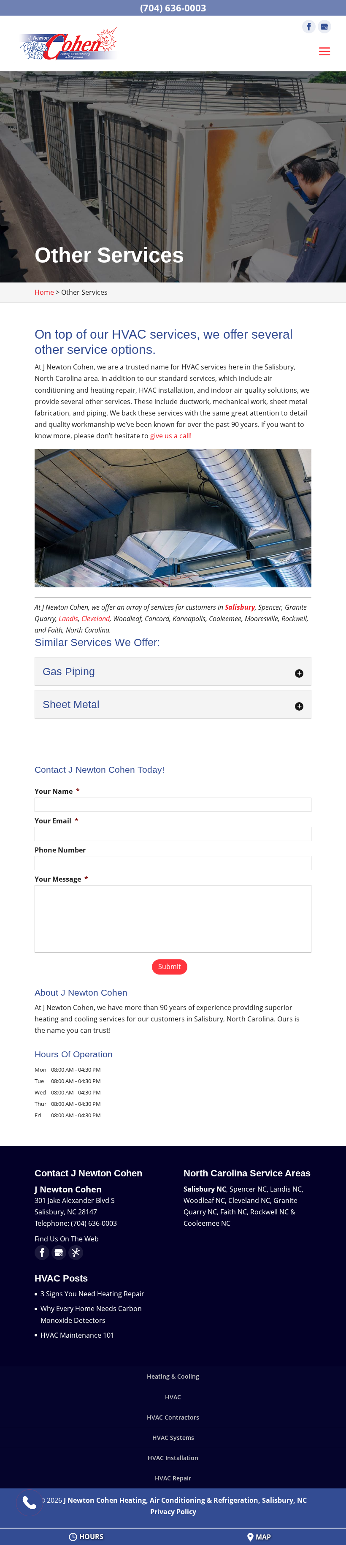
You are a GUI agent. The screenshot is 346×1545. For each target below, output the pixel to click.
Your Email (56, 821)
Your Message (61, 879)
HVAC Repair (173, 1478)
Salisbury (239, 607)
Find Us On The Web (67, 1239)
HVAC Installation (173, 1458)
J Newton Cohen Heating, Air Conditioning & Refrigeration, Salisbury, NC (185, 1500)
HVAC (173, 1397)
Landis (68, 618)
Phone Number (60, 850)
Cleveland (95, 618)
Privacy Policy (173, 1511)
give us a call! (171, 435)
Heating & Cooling (173, 1376)
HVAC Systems (173, 1438)
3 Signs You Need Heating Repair (92, 1293)
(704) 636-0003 (173, 7)
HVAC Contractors (173, 1417)
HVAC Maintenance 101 (77, 1335)
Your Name (57, 791)
